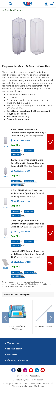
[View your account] (46, 4)
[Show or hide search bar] (10, 4)
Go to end (5, 318)
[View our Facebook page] (13, 370)
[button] (50, 142)
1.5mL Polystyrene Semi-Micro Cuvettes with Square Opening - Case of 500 (28, 162)
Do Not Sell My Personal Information (28, 380)
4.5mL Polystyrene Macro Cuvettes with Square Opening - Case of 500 (28, 223)
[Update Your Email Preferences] (42, 370)
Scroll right (50, 318)
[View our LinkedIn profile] (37, 370)
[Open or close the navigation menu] (4, 4)
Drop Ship (15, 145)
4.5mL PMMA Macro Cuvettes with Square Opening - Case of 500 (27, 193)
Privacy (19, 376)
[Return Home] (27, 4)
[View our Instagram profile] (25, 370)
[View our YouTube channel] (31, 370)
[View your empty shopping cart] (52, 4)
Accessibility (35, 376)
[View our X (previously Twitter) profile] (19, 370)
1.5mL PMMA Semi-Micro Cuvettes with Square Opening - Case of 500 (28, 132)
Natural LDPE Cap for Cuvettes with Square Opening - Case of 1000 (27, 254)
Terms (26, 376)
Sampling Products (14, 10)
